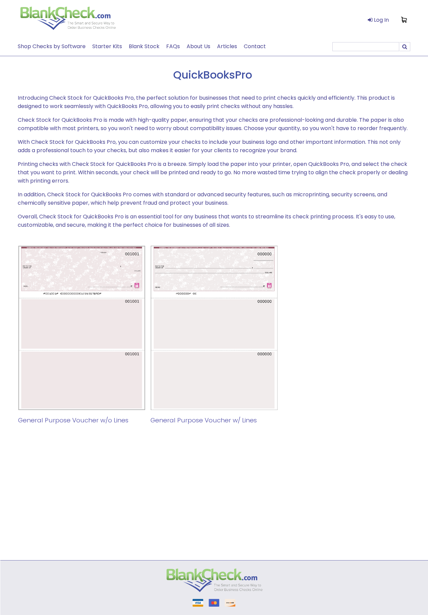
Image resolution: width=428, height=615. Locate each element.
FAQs (173, 46)
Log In (380, 20)
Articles (227, 46)
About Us (198, 46)
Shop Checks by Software (52, 46)
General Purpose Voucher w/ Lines (203, 420)
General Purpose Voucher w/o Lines (73, 420)
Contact (255, 46)
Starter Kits (107, 46)
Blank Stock (144, 46)
